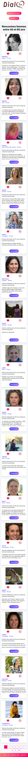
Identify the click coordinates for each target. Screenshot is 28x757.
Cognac (4, 280)
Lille (3, 458)
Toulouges (5, 636)
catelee (4, 634)
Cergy (4, 591)
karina (4, 501)
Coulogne (5, 236)
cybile (3, 368)
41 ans (12, 547)
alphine (4, 590)
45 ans (8, 369)
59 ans (10, 414)
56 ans (19, 147)
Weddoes (5, 56)
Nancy (4, 58)
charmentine (5, 723)
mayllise (4, 457)
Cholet (4, 191)
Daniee (4, 412)
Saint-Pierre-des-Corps (9, 147)
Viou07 (4, 323)
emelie (4, 234)
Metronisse (5, 279)
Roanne (4, 680)
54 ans (9, 191)
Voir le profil (14, 73)
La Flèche (5, 725)
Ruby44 (4, 101)
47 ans (11, 236)
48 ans (10, 280)
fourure (4, 145)
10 (19, 750)
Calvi (3, 369)
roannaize (5, 679)
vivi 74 (4, 545)
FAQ (5, 755)
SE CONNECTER (14, 18)
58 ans (8, 503)
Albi (3, 102)
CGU (8, 755)
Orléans (4, 325)
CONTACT (24, 755)
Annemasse (5, 547)
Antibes (4, 414)
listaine (4, 190)
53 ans (10, 325)
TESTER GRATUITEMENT (14, 13)
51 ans (9, 58)
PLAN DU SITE (15, 755)
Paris (3, 503)
